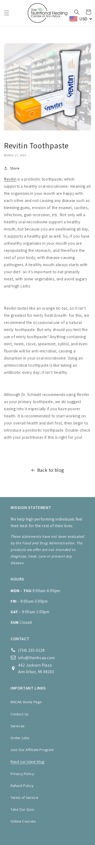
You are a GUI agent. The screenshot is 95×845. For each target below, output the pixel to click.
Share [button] (15, 168)
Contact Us (19, 714)
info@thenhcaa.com (36, 657)
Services (18, 726)
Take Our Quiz (22, 809)
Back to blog (50, 470)
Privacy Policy (22, 773)
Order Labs (20, 737)
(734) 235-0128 (31, 650)
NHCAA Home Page (26, 702)
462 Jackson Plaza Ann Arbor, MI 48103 (36, 668)
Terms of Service (24, 797)
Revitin (10, 179)
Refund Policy (22, 785)
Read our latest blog (27, 761)
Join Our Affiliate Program (32, 749)
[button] (6, 13)
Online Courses (23, 821)
